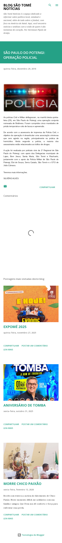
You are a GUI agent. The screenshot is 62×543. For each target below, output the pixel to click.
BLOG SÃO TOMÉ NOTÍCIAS (17, 7)
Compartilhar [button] (47, 187)
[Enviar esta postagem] (5, 187)
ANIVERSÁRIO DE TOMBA (24, 405)
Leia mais (8, 349)
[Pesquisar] (50, 5)
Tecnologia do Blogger (32, 535)
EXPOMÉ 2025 (15, 326)
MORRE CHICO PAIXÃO (22, 483)
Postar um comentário (35, 345)
